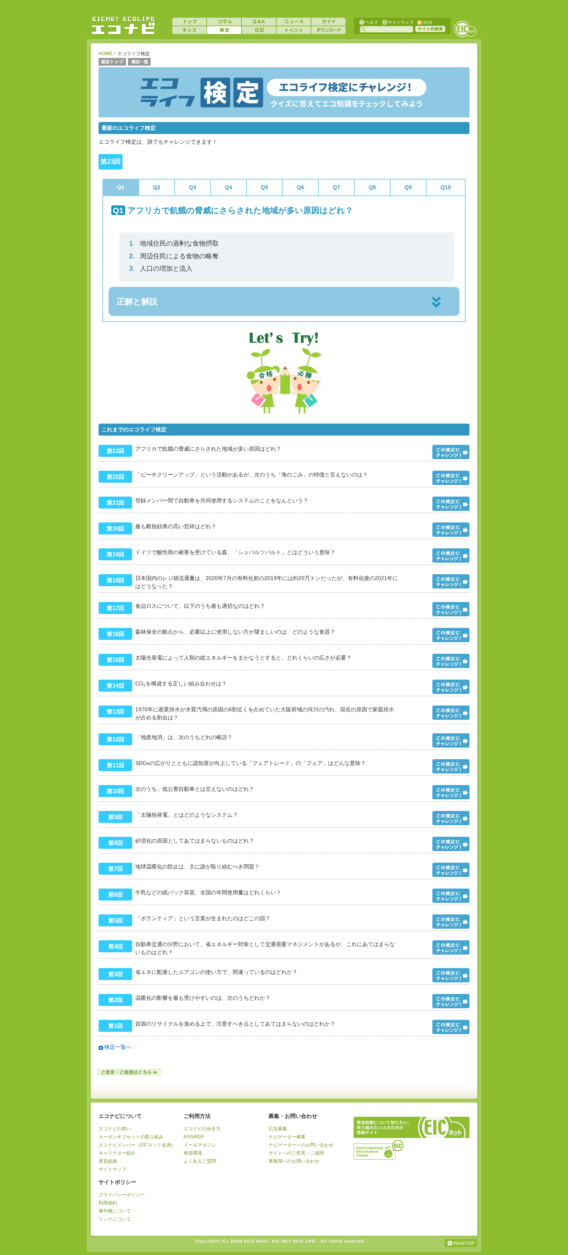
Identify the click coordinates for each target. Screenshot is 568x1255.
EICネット (465, 29)
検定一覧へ (117, 1047)
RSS (424, 22)
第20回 (115, 528)
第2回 (115, 1000)
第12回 (115, 739)
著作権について (115, 1211)
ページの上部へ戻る (460, 1243)
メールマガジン (200, 1145)
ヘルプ (368, 22)
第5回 (115, 920)
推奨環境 (193, 1153)
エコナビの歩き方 (202, 1128)
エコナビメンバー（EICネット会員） (137, 1145)
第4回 (115, 946)
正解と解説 (137, 301)
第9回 (115, 817)
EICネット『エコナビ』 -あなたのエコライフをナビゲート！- (123, 25)
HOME (105, 53)
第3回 (115, 974)
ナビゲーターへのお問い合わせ (301, 1145)
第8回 (115, 842)
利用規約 (108, 1203)
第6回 (115, 894)
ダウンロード (328, 30)
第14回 (115, 685)
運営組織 (108, 1161)
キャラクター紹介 (117, 1153)
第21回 (115, 502)
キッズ (189, 30)
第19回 (115, 554)
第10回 (115, 791)
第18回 (115, 580)
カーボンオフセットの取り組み (131, 1137)
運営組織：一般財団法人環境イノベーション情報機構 (379, 1149)
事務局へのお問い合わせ (294, 1161)
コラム (224, 21)
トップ (189, 21)
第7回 (115, 868)
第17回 (115, 608)
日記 (259, 30)
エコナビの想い (115, 1128)
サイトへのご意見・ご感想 (296, 1153)
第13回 (115, 711)
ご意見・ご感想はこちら (129, 1072)
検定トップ (112, 62)
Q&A (259, 21)
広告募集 (278, 1128)
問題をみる (450, 452)
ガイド (328, 21)
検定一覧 (139, 62)
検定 (224, 30)
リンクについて (115, 1219)
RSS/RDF (194, 1137)
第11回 (115, 765)
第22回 (115, 476)
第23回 (115, 451)
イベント (294, 30)
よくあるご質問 (200, 1161)
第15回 (115, 659)
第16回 (115, 634)
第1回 (115, 1026)
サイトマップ (396, 22)
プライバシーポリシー (122, 1194)
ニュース (294, 21)
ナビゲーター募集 (287, 1137)
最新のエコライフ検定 (129, 128)
